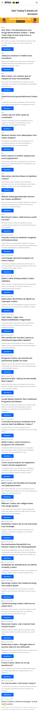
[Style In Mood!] (12, 2)
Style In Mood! (6, 235)
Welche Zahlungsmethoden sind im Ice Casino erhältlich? (17, 197)
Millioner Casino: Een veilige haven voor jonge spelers (17, 504)
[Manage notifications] (4, 704)
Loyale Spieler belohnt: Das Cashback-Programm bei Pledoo (19, 400)
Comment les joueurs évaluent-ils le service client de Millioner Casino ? (18, 422)
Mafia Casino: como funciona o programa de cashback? (15, 443)
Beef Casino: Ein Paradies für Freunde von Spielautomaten (18, 484)
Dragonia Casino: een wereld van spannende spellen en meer (16, 359)
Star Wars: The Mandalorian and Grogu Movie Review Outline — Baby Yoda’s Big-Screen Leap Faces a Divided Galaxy (18, 34)
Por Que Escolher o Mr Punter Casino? (18, 683)
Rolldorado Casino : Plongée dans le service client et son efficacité (18, 645)
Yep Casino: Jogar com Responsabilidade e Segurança (16, 318)
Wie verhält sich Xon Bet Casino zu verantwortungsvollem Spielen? (17, 338)
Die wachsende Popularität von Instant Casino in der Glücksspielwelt (18, 545)
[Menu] (2, 3)
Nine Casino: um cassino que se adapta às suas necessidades (16, 77)
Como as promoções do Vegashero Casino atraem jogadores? (18, 463)
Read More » (7, 49)
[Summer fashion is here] (19, 20)
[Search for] (37, 3)
